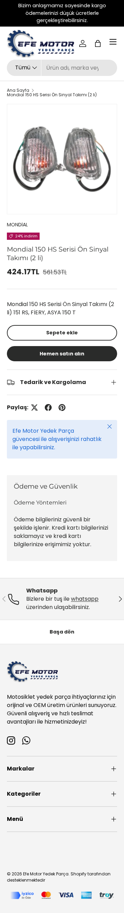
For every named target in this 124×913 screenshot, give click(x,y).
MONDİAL (17, 224)
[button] (97, 43)
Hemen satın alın (62, 353)
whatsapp (85, 599)
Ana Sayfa (18, 90)
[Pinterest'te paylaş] (62, 407)
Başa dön (62, 631)
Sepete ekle (62, 332)
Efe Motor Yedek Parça (46, 874)
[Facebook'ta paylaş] (48, 407)
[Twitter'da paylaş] (34, 407)
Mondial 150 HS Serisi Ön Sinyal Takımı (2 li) (52, 95)
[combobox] (62, 68)
